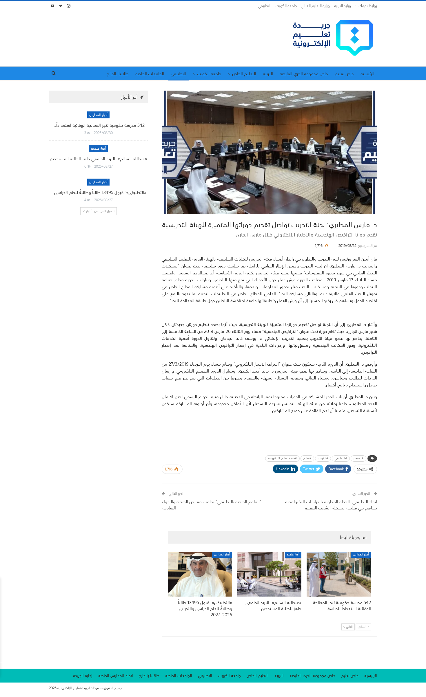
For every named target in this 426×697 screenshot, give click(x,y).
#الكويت (323, 458)
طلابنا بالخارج (118, 73)
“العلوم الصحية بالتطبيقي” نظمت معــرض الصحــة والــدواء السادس (211, 504)
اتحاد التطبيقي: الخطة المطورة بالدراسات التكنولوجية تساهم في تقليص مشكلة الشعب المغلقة (331, 504)
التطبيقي (264, 6)
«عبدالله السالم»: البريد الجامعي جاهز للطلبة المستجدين (98, 158)
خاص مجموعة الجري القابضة (304, 73)
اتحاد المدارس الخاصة (115, 676)
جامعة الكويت (286, 6)
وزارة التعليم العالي (315, 6)
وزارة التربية (342, 6)
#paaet (358, 458)
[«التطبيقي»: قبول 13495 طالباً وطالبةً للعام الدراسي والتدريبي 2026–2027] (200, 574)
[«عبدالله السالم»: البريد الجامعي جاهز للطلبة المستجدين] (269, 574)
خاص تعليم (344, 73)
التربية (268, 73)
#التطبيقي (341, 458)
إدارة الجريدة (82, 676)
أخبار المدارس (361, 555)
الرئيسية (367, 73)
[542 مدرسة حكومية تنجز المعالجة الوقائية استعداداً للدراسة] (339, 574)
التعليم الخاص (244, 73)
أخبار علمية (293, 555)
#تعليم (307, 458)
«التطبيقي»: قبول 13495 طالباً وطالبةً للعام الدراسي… (98, 192)
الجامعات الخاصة (149, 73)
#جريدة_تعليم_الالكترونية (282, 458)
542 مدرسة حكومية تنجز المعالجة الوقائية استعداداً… (98, 125)
